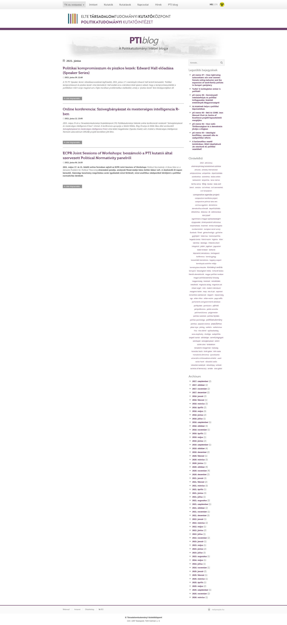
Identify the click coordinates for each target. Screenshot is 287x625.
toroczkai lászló (197, 351)
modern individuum (214, 288)
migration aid (217, 285)
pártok (216, 305)
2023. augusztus (199, 556)
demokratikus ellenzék (200, 208)
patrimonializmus (201, 312)
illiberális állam (213, 243)
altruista (198, 170)
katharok (212, 250)
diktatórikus (195, 212)
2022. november (199, 537)
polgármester (213, 312)
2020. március (198, 459)
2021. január (197, 478)
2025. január (197, 571)
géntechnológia (208, 232)
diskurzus (204, 212)
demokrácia (213, 205)
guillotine (219, 232)
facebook (193, 232)
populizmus (216, 324)
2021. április (197, 489)
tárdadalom (211, 344)
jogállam (209, 246)
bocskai (210, 184)
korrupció (192, 271)
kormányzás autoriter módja (206, 263)
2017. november (199, 388)
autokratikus (196, 177)
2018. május (197, 411)
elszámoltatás (195, 226)
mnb (204, 288)
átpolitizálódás (217, 173)
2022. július (197, 534)
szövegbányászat (208, 341)
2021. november (199, 511)
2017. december (199, 392)
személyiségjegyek (216, 337)
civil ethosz (206, 187)
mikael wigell (196, 288)
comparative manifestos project (206, 198)
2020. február (198, 456)
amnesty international (210, 170)
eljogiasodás (196, 222)
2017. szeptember (200, 381)
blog (204, 184)
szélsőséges (205, 337)
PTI (143, 40)
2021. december (199, 515)
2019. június (197, 441)
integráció (195, 246)
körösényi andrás (214, 267)
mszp (205, 291)
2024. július (197, 563)
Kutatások (125, 4)
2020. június (197, 463)
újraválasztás (214, 355)
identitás (196, 243)
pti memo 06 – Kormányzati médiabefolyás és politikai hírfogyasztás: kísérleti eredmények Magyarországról (205, 99)
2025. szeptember (200, 590)
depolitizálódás (214, 208)
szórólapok (196, 341)
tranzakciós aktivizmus (201, 355)
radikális (209, 327)
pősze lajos (194, 327)
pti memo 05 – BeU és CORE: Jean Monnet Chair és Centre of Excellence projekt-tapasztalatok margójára (207, 116)
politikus (194, 324)
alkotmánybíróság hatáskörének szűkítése (206, 166)
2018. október (198, 426)
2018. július (197, 418)
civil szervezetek (217, 187)
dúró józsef (206, 215)
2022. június (197, 530)
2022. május (197, 526)
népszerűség (219, 295)
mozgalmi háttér (196, 291)
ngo (191, 298)
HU (211, 4)
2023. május (197, 545)
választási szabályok (198, 365)
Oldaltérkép (89, 609)
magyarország (197, 281)
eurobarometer (197, 229)
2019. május (197, 437)
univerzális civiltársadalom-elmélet (203, 358)
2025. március (198, 578)
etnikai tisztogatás (215, 226)
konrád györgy (211, 257)
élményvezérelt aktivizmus (211, 222)
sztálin (217, 341)
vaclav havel (199, 362)
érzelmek (204, 226)
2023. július (197, 552)
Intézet (93, 4)
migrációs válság (205, 285)
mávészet (206, 281)
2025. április (197, 582)
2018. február (198, 400)
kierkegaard (215, 253)
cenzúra (198, 187)
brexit (192, 187)
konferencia (200, 257)
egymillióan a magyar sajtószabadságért (206, 219)
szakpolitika (216, 334)
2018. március (198, 403)
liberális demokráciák (196, 274)
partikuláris (207, 306)
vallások (218, 365)
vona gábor (218, 368)
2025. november (199, 593)
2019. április (197, 433)
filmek (200, 232)
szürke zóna (201, 344)
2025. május (197, 586)
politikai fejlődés (213, 316)
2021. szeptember (200, 504)
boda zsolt (217, 184)
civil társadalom (206, 191)
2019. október (198, 448)
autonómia (206, 177)
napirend (219, 291)
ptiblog (201, 327)
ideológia (203, 243)
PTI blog (173, 4)
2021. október (198, 508)
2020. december (199, 474)
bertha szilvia (196, 184)
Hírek (158, 4)
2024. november (199, 567)
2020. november (199, 470)
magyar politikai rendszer (214, 274)
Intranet (77, 609)
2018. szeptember (200, 422)
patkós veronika (212, 309)
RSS (101, 609)
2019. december (199, 452)
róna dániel (202, 331)
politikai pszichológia (197, 320)
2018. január (197, 396)
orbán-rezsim (208, 298)
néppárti (210, 295)
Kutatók (108, 4)
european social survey (212, 229)
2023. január (197, 541)
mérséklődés (215, 281)
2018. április (197, 407)
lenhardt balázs (217, 271)
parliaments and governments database (206, 302)
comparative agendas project (206, 195)
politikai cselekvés (199, 316)
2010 (202, 163)
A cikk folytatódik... (72, 98)
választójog (210, 365)
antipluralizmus (195, 173)
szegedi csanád (194, 337)
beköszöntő (197, 180)
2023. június (197, 549)
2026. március (198, 597)
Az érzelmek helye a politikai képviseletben (205, 107)
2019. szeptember (200, 444)
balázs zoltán (215, 177)
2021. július (197, 496)
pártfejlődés (198, 306)
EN (216, 4)
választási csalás (211, 362)
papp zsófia (218, 298)
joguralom (217, 246)
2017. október (198, 385)
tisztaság (215, 348)
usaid (219, 358)
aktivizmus (208, 163)
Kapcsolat (143, 4)
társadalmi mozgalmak (202, 348)
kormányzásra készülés (198, 267)
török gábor (208, 351)
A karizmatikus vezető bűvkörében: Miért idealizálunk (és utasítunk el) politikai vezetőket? (206, 145)
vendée (210, 368)
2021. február (198, 482)
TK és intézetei (73, 4)
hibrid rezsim (206, 239)
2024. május (197, 560)
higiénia (215, 239)
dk (209, 212)
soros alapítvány (197, 334)
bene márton (215, 180)
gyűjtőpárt (196, 236)
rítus (195, 331)
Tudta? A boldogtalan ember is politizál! (206, 90)
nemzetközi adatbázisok (197, 295)
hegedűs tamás (195, 239)
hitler (221, 239)
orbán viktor (198, 298)
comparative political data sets (206, 202)
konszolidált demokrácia (199, 260)
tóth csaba (217, 351)
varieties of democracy (198, 368)
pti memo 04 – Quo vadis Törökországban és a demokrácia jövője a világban (207, 126)
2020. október (198, 467)
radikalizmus (217, 327)
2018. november (199, 429)
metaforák (194, 285)
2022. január (197, 519)
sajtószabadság (213, 331)
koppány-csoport (215, 260)
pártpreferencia (200, 309)
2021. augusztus (199, 500)
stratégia (207, 334)
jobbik (202, 246)
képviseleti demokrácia (201, 253)
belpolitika (205, 180)
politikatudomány (214, 320)
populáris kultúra (204, 324)
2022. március (198, 523)
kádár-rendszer (202, 250)
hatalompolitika (214, 236)
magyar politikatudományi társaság (206, 278)
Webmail (66, 609)
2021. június (197, 493)
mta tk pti (211, 291)
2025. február (198, 575)
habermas (204, 236)
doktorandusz (216, 212)
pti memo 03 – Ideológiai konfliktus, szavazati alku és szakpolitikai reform (205, 135)
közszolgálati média (204, 271)
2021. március (198, 485)
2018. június (197, 415)
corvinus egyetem (201, 205)
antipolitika (206, 173)
